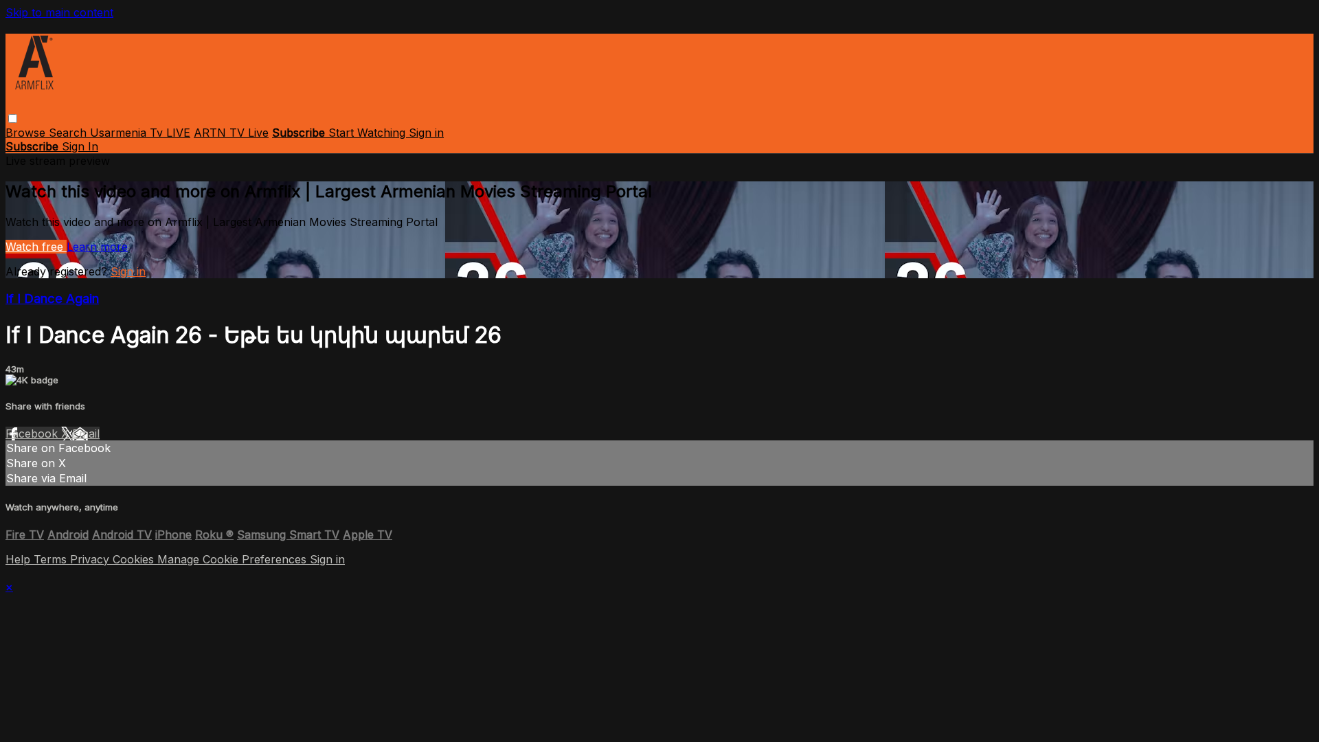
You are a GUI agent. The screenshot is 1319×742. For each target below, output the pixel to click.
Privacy (91, 559)
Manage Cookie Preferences (233, 559)
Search (69, 132)
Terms (52, 559)
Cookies (135, 559)
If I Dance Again (52, 298)
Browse (27, 132)
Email (86, 433)
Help (19, 559)
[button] (12, 118)
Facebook (33, 433)
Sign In (80, 146)
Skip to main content (59, 12)
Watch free (36, 247)
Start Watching (368, 132)
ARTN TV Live (231, 132)
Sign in (426, 132)
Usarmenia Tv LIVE (140, 132)
